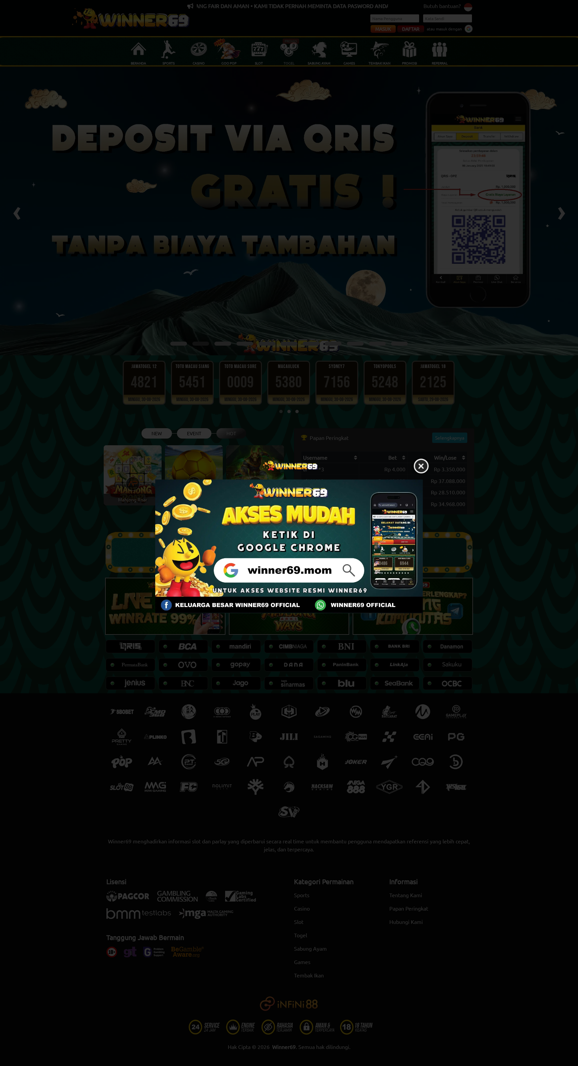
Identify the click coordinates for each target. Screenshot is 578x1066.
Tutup (421, 466)
